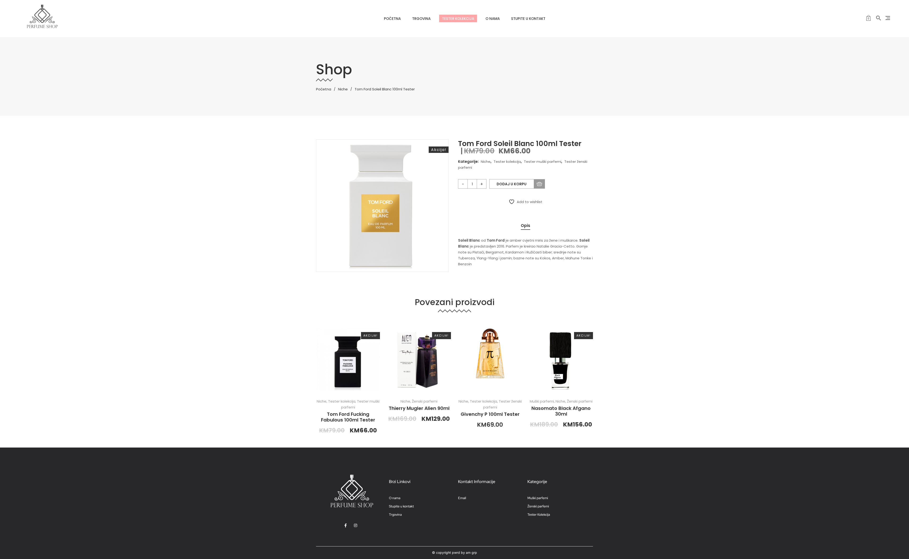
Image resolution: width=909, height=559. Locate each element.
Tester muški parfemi (542, 161)
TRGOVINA (421, 18)
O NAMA (493, 18)
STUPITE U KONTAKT (528, 18)
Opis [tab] (525, 225)
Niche (343, 89)
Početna (323, 89)
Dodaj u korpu (511, 184)
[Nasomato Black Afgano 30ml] (561, 359)
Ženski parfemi (424, 401)
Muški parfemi (542, 401)
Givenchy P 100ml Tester (490, 414)
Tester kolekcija (507, 161)
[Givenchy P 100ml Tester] (490, 359)
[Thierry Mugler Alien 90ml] (419, 359)
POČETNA (392, 18)
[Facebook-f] (345, 525)
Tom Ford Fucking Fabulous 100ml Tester (348, 417)
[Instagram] (355, 525)
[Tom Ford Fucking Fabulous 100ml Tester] (348, 359)
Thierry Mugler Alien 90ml (419, 408)
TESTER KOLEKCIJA (458, 18)
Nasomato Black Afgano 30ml (561, 411)
